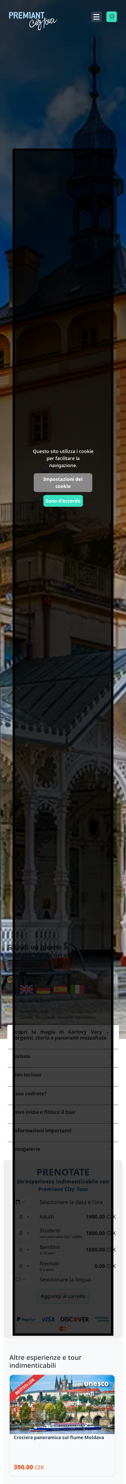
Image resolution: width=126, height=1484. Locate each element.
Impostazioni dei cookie (63, 482)
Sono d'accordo (63, 501)
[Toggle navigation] (96, 16)
